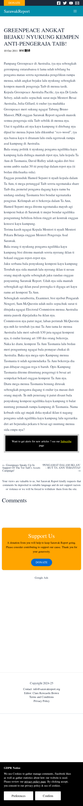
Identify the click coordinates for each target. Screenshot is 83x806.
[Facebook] (59, 3)
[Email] (77, 3)
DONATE (14, 3)
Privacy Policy (42, 701)
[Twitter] (65, 3)
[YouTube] (71, 3)
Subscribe (66, 441)
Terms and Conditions (41, 697)
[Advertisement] (41, 626)
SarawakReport (17, 11)
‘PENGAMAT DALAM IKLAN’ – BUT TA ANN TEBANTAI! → (61, 468)
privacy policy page (35, 781)
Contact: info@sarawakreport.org (41, 689)
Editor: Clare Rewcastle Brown (41, 693)
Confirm (48, 796)
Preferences (18, 796)
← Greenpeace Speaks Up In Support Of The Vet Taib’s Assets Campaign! (21, 468)
